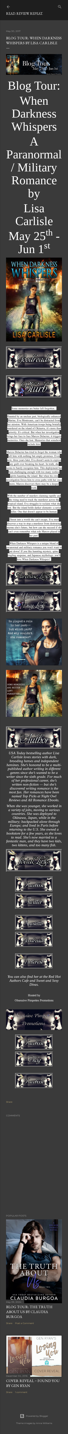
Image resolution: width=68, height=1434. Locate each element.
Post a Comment (24, 1323)
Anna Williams (44, 1423)
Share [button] (9, 1101)
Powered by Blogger (37, 1416)
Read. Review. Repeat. (24, 13)
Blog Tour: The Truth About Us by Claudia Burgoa (29, 1311)
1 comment (21, 1392)
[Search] (59, 6)
